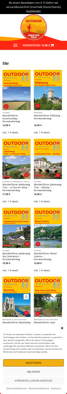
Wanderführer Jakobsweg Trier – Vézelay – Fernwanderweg (47, 187)
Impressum (56, 388)
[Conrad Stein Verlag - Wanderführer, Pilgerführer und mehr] (33, 27)
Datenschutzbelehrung (16, 388)
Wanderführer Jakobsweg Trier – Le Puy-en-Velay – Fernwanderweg (16, 187)
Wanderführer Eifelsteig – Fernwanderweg (48, 117)
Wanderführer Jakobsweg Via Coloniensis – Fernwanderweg (16, 256)
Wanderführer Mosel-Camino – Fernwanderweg (45, 256)
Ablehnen (33, 371)
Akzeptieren (33, 362)
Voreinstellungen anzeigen (33, 380)
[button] (62, 328)
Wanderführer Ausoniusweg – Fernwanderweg (11, 118)
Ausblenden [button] (33, 11)
